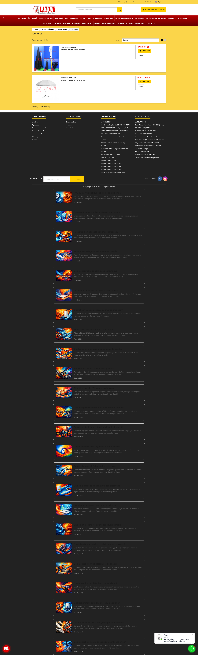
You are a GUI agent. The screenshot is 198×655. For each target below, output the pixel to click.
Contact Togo (142, 116)
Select (140, 40)
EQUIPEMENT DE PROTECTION (80, 18)
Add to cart (144, 51)
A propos (35, 125)
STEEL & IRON (109, 18)
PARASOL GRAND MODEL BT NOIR (73, 50)
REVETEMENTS (87, 23)
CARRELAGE (22, 18)
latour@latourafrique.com (150, 158)
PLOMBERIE (76, 23)
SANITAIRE (120, 23)
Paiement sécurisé (39, 128)
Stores (34, 140)
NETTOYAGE (47, 23)
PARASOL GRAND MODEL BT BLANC (73, 80)
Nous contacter (37, 134)
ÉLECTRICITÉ (32, 18)
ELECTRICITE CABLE (46, 18)
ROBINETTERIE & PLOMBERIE (104, 23)
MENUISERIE (182, 18)
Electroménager (61, 18)
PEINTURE (66, 23)
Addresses (70, 131)
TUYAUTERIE (139, 23)
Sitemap (35, 137)
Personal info (71, 122)
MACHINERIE (139, 18)
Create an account (139, 2)
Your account (73, 116)
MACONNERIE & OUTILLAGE (156, 18)
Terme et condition (39, 131)
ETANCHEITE (97, 18)
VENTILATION (150, 23)
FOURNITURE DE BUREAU (124, 18)
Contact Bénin (108, 116)
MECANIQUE (172, 18)
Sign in (127, 2)
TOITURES (129, 23)
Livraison (35, 122)
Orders (69, 125)
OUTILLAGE (57, 23)
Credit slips (70, 128)
